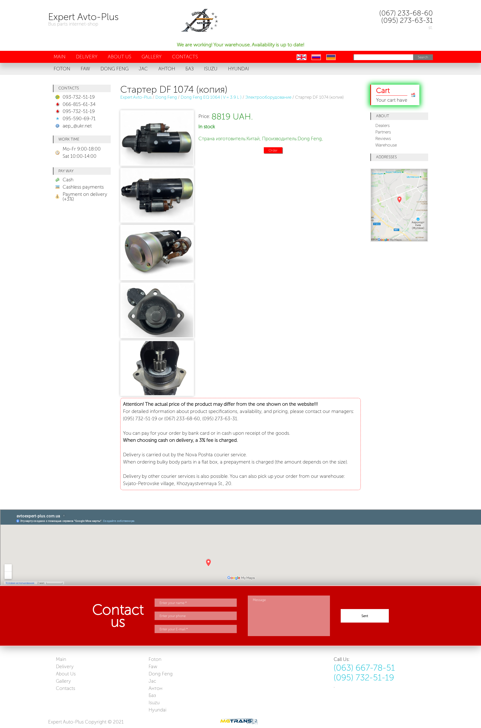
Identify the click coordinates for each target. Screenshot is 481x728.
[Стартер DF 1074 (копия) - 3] (157, 336)
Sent (365, 616)
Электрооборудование (268, 97)
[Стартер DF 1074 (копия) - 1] (157, 221)
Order (273, 150)
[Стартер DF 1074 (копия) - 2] (157, 278)
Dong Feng (166, 97)
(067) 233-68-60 (406, 13)
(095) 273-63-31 (407, 20)
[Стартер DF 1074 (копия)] (156, 139)
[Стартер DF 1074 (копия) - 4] (157, 394)
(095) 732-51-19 (364, 677)
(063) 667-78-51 (364, 668)
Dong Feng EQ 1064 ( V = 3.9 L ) (211, 97)
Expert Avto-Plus (136, 97)
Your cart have (391, 94)
